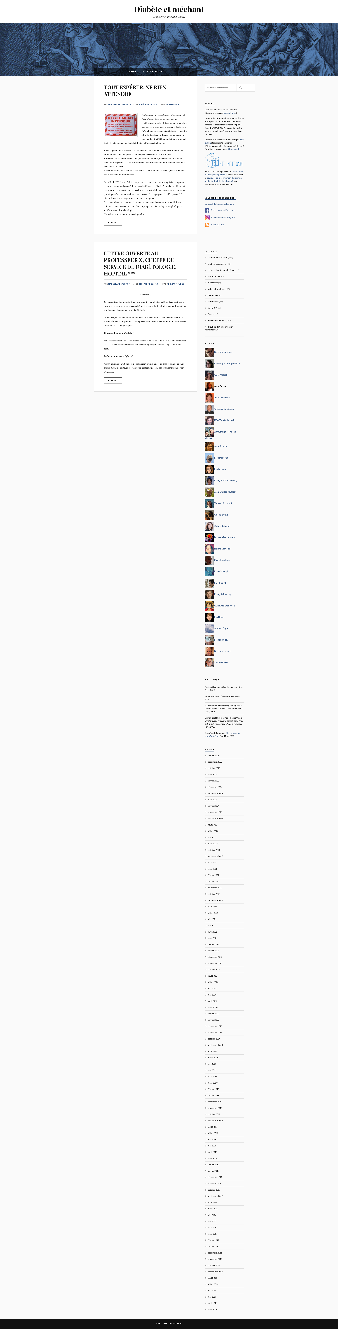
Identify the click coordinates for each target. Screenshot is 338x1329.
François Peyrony (222, 594)
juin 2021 (212, 919)
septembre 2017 (215, 1196)
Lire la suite (113, 223)
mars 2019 (212, 1082)
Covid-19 (212, 308)
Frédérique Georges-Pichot (227, 363)
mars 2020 (212, 1007)
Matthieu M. (220, 583)
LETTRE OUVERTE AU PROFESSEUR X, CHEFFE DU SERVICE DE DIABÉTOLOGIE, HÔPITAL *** (140, 263)
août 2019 (212, 1051)
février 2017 (213, 1240)
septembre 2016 (215, 1271)
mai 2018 (212, 1145)
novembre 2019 (215, 1032)
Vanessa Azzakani (223, 503)
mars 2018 (212, 1158)
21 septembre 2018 (148, 284)
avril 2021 (212, 931)
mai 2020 (212, 994)
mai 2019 (212, 1070)
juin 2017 (212, 1215)
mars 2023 (212, 843)
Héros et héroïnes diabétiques (221, 270)
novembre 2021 (215, 887)
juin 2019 (212, 1064)
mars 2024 (212, 799)
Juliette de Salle (222, 397)
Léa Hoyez (219, 617)
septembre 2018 (215, 1120)
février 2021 (213, 944)
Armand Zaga (221, 628)
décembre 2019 (215, 1026)
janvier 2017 (213, 1246)
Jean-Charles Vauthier (225, 492)
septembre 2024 (215, 793)
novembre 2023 (215, 812)
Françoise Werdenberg (225, 480)
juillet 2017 (213, 1208)
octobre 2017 (214, 1189)
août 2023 (212, 824)
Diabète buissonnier (217, 264)
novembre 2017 (215, 1183)
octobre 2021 (214, 894)
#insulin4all (233, 149)
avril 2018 (212, 1152)
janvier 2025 (213, 780)
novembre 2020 (215, 963)
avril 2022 (212, 862)
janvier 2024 (213, 805)
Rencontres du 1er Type (218, 320)
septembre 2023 (215, 818)
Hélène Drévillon (222, 548)
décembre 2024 (215, 787)
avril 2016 (212, 1303)
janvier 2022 (213, 881)
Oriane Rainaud (221, 526)
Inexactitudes (176, 284)
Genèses (211, 314)
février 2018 (213, 1164)
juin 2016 (212, 1290)
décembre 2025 (215, 761)
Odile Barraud (221, 514)
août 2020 (212, 975)
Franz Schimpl (221, 571)
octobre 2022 (214, 850)
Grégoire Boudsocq (224, 409)
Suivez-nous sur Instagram (223, 217)
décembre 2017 (215, 1177)
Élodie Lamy (220, 469)
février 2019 (213, 1089)
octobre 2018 (214, 1114)
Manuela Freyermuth (119, 104)
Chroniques (174, 104)
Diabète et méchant (169, 9)
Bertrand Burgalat (223, 352)
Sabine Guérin (221, 662)
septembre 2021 (215, 900)
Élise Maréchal (221, 457)
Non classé (213, 282)
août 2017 (212, 1202)
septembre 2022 (215, 856)
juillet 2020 (213, 982)
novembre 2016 (215, 1259)
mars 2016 (212, 1309)
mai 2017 (212, 1221)
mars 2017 (212, 1234)
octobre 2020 (214, 969)
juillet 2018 (213, 1133)
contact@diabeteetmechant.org (219, 204)
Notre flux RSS (217, 224)
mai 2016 (212, 1296)
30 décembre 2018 (148, 104)
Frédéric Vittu (221, 639)
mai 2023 (212, 837)
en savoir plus (230, 113)
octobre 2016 (214, 1265)
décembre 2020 (215, 957)
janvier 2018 (213, 1171)
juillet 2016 (213, 1284)
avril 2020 (212, 1001)
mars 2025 (212, 774)
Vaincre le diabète (216, 289)
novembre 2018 (215, 1108)
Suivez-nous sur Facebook (223, 210)
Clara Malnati (220, 375)
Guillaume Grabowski (224, 605)
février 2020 (213, 1013)
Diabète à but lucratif (218, 257)
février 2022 (213, 875)
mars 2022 (212, 869)
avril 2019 (212, 1076)
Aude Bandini (220, 446)
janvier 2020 (213, 1019)
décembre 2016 (215, 1252)
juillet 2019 (213, 1057)
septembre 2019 (215, 1045)
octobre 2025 (214, 768)
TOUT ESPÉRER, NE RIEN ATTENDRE (135, 90)
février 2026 (213, 755)
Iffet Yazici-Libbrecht (224, 420)
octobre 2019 (214, 1038)
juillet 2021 (213, 913)
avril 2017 (212, 1227)
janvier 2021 (213, 950)
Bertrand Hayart (222, 651)
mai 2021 (212, 925)
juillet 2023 (213, 831)
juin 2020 (212, 988)
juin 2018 (212, 1139)
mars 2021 (212, 938)
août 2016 (212, 1278)
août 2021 (212, 906)
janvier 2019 (213, 1095)
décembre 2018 (215, 1101)
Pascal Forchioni (222, 560)
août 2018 (212, 1127)
